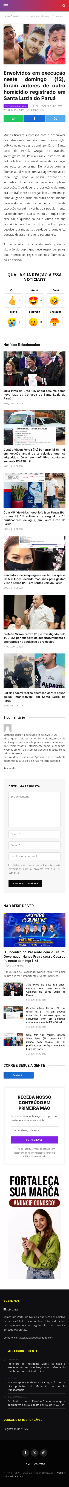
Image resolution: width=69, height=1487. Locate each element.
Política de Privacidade (34, 1156)
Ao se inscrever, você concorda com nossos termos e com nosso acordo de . (34, 1152)
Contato (39, 1464)
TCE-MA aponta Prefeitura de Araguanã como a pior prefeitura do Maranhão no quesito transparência (36, 1386)
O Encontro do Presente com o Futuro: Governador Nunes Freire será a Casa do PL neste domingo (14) (34, 956)
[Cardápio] (6, 6)
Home (27, 1464)
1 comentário (36, 110)
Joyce (10, 1378)
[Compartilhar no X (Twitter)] (55, 118)
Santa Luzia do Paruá (15, 106)
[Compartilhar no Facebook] (34, 118)
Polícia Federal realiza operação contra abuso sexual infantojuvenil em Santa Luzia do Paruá (34, 696)
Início (6, 16)
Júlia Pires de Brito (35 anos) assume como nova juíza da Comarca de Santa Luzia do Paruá (34, 394)
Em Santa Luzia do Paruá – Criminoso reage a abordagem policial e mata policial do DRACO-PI (36, 1403)
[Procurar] (63, 6)
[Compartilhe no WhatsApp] (14, 118)
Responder (10, 768)
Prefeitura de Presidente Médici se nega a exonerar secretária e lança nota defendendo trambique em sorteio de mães (36, 1367)
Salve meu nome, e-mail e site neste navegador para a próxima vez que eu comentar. (34, 869)
